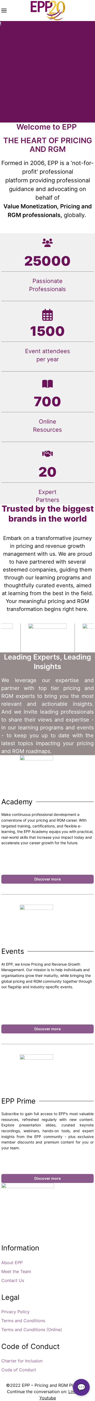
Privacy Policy (15, 1311)
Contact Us (12, 1280)
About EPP (12, 1262)
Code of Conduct (18, 1369)
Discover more (47, 879)
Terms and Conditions (23, 1320)
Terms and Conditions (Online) (31, 1329)
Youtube (47, 1397)
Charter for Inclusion (21, 1360)
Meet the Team (16, 1271)
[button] (4, 10)
